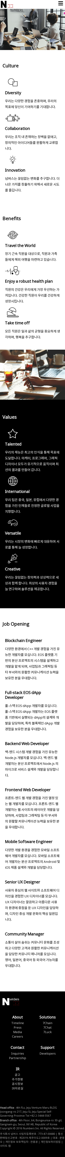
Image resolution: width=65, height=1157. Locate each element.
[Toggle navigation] (60, 3)
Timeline (17, 1023)
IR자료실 (17, 1088)
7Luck (47, 1032)
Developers (48, 1053)
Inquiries (17, 1053)
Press (18, 1027)
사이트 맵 (5, 1145)
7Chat (47, 1027)
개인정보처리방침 (51, 1141)
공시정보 (17, 1084)
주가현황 (17, 1079)
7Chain (47, 1023)
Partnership (17, 1058)
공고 (17, 1075)
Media (17, 1032)
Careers (17, 1036)
